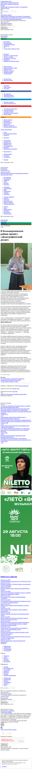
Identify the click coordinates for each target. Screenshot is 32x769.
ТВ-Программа (5, 17)
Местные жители (8, 80)
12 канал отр (7, 157)
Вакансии (6, 135)
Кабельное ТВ (7, 143)
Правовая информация (15, 19)
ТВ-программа (7, 649)
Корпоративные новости (10, 133)
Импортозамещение (9, 204)
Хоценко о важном (9, 102)
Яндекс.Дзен (16, 388)
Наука (5, 208)
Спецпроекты (23, 7)
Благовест (6, 54)
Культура (6, 183)
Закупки (6, 674)
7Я (4, 47)
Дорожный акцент (9, 95)
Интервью (6, 211)
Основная (6, 155)
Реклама (29, 17)
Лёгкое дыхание (8, 119)
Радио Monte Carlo (14, 17)
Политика (6, 184)
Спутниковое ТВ (8, 146)
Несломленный (8, 43)
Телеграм (15, 391)
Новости (17, 7)
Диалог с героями (8, 57)
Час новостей (18, 16)
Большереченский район (20, 394)
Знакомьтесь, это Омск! (10, 58)
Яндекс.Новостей (23, 385)
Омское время (7, 114)
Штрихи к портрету (9, 125)
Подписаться (4, 28)
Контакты (6, 19)
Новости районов (8, 202)
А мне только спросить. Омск (11, 48)
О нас (2, 19)
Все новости (7, 661)
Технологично (7, 79)
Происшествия (8, 209)
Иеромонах (7, 59)
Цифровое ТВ (7, 144)
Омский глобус (8, 69)
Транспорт (6, 199)
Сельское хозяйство (9, 197)
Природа (6, 198)
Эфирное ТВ (7, 141)
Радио (7, 8)
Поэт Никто (7, 41)
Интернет (6, 147)
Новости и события (9, 577)
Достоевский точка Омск (10, 108)
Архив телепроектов (6, 129)
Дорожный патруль (9, 96)
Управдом (6, 46)
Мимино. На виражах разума (11, 61)
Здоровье (6, 192)
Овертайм (6, 85)
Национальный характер (10, 127)
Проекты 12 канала (9, 70)
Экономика (7, 187)
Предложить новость (6, 15)
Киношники (7, 121)
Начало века (7, 124)
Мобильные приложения (10, 149)
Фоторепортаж (8, 213)
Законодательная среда (10, 103)
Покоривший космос (9, 44)
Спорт (5, 181)
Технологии (7, 212)
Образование (7, 191)
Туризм (6, 206)
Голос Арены (7, 87)
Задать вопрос (4, 698)
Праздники (7, 194)
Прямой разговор (8, 72)
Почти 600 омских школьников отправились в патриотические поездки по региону (12, 379)
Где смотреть (7, 140)
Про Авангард (23, 17)
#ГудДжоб (6, 88)
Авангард (3, 8)
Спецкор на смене (8, 111)
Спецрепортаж (8, 73)
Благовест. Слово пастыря (11, 55)
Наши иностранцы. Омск (10, 68)
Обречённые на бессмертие (11, 113)
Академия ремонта (9, 110)
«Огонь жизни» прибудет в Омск (9, 381)
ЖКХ (5, 190)
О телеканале (7, 650)
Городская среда (8, 201)
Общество (6, 180)
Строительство (8, 188)
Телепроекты (11, 7)
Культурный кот (8, 122)
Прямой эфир (4, 7)
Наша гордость (8, 66)
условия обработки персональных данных (14, 763)
